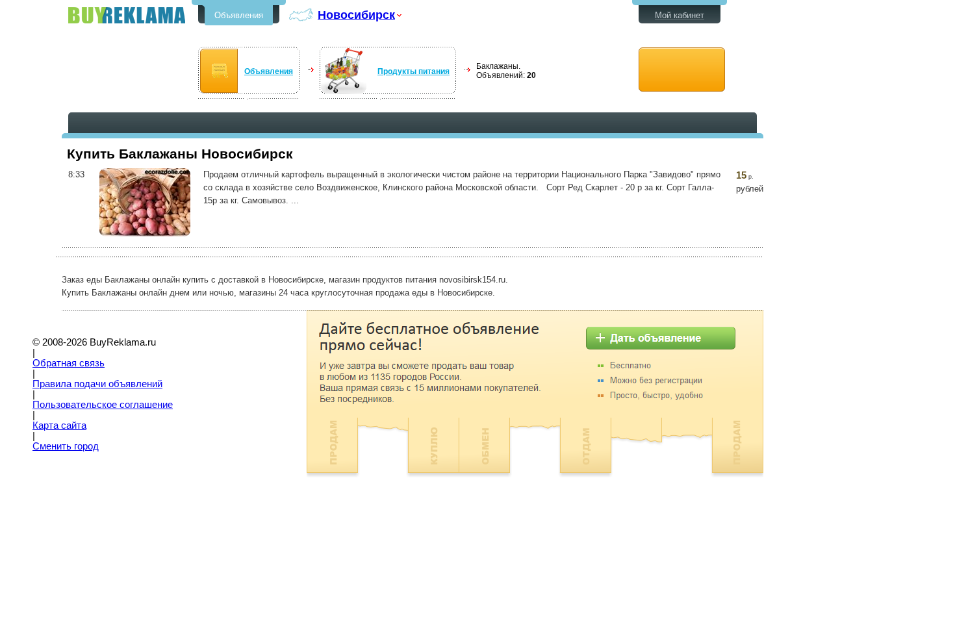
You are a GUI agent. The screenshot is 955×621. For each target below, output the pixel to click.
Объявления (238, 15)
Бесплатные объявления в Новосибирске (126, 15)
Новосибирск (356, 14)
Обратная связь (68, 363)
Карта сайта (59, 425)
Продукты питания (413, 71)
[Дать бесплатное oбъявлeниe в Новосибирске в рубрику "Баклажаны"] (682, 69)
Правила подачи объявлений (97, 384)
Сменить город (65, 446)
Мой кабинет (679, 15)
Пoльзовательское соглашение (102, 404)
